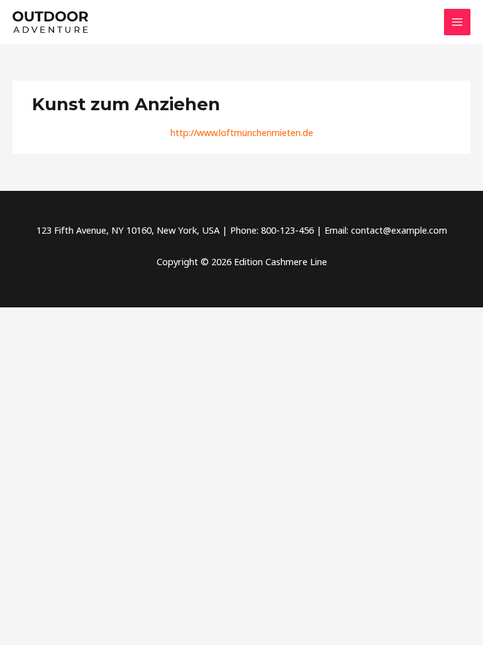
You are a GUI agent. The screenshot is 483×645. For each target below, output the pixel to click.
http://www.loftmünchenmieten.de (241, 132)
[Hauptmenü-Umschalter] (457, 22)
